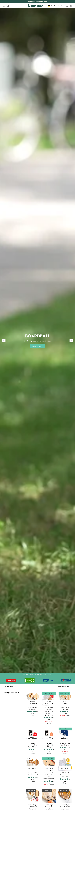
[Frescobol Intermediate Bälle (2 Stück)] (33, 734)
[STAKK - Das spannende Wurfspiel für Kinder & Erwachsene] (49, 698)
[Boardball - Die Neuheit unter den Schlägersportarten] (49, 764)
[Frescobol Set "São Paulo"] (65, 698)
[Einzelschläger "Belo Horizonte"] (65, 796)
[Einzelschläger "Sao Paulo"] (49, 796)
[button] (31, 712)
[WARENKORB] (71, 6)
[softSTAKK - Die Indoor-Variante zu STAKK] (65, 764)
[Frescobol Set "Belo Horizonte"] (33, 764)
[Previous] (3, 340)
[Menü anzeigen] (3, 6)
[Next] (71, 340)
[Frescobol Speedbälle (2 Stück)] (49, 734)
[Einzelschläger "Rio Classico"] (33, 796)
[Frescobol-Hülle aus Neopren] (65, 734)
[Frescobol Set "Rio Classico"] (33, 698)
